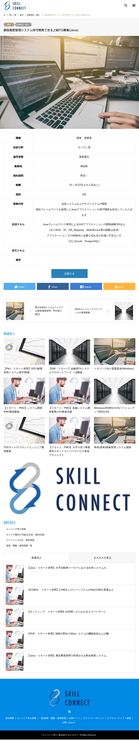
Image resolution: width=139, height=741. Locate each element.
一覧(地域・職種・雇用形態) (52, 718)
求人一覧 (12, 15)
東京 (9, 25)
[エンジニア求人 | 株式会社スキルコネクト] (15, 5)
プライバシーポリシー (93, 718)
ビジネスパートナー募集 (119, 718)
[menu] (133, 5)
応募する (69, 273)
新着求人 (36, 557)
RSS (69, 711)
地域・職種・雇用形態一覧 (19, 545)
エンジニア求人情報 (16, 529)
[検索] (125, 5)
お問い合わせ (68, 722)
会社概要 (9, 718)
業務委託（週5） (23, 25)
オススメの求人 (102, 557)
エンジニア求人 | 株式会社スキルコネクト (61, 735)
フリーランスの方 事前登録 (20, 540)
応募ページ (74, 718)
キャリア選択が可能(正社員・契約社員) (25, 534)
